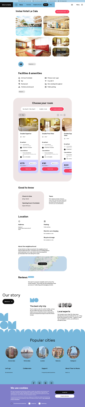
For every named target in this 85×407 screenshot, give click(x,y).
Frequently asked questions (48, 372)
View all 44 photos (60, 52)
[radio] (21, 144)
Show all (21, 91)
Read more (31, 64)
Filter (23, 115)
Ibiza (21, 5)
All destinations (9, 372)
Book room (28, 169)
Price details (23, 165)
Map (51, 4)
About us (7, 301)
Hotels (45, 4)
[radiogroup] (28, 146)
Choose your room (61, 11)
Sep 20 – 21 (32, 163)
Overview (28, 4)
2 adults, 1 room (43, 109)
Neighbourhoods (37, 4)
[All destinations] (16, 4)
